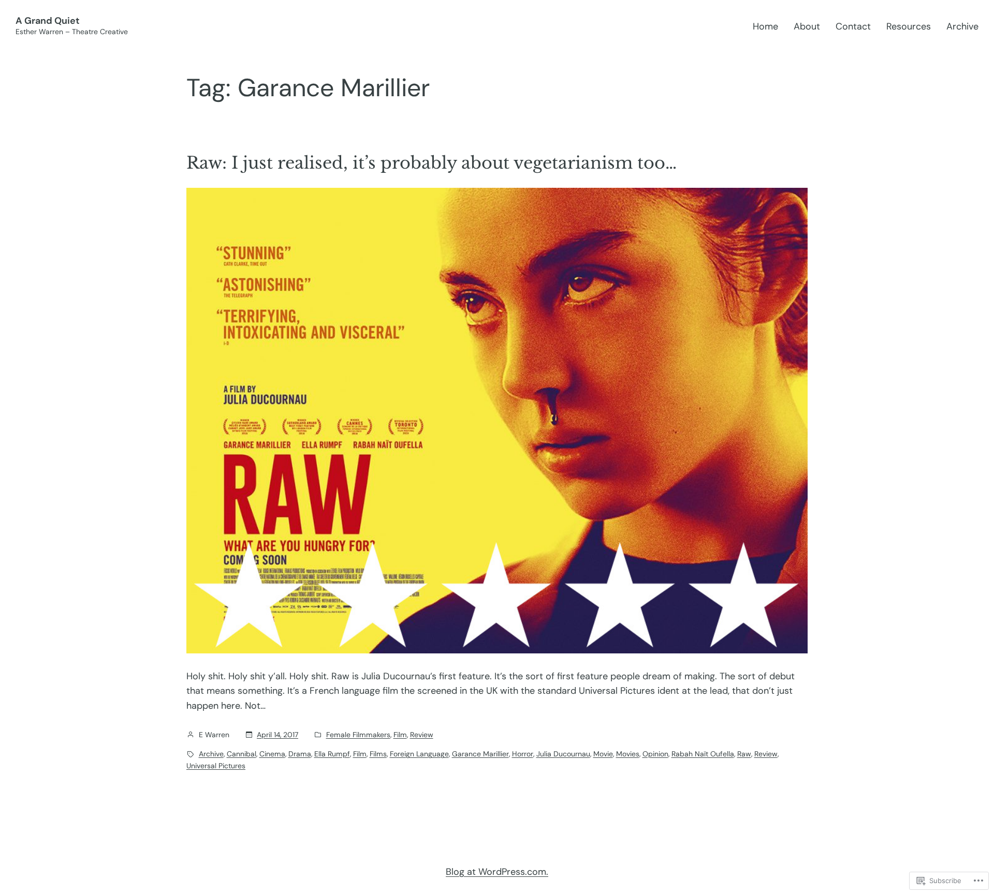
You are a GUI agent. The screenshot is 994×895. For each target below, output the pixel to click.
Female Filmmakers (358, 734)
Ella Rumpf (332, 753)
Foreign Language (419, 753)
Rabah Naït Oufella (702, 753)
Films (378, 753)
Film (400, 734)
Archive (211, 753)
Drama (299, 753)
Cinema (272, 753)
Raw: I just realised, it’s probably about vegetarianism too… (431, 163)
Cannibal (241, 753)
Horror (522, 753)
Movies (627, 753)
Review (421, 734)
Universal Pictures (215, 765)
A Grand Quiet (48, 20)
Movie (603, 753)
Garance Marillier (480, 753)
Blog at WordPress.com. (497, 872)
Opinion (655, 753)
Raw (744, 753)
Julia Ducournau (563, 753)
